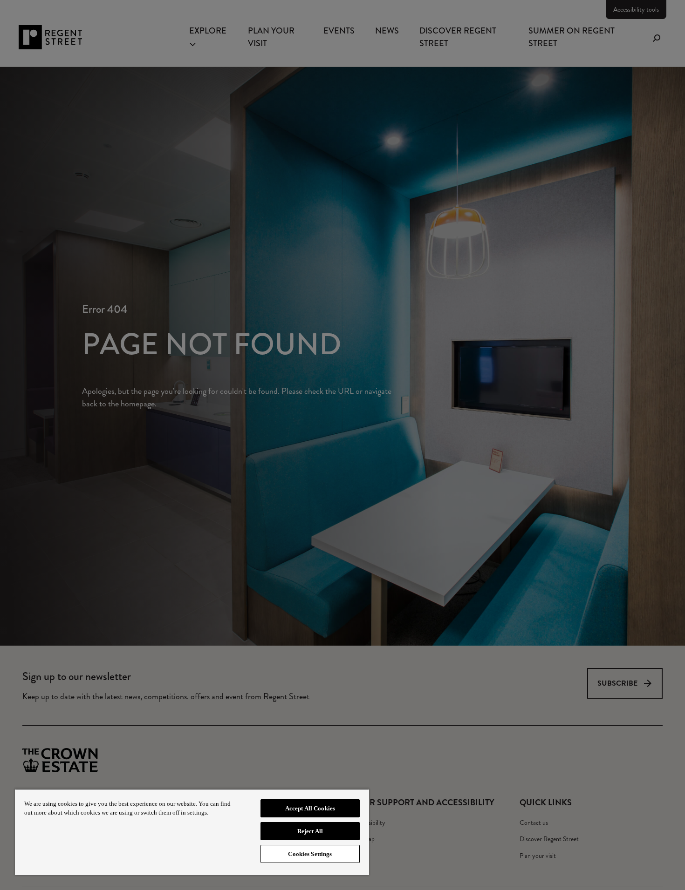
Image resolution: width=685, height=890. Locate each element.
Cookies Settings (310, 853)
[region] (192, 832)
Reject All (310, 831)
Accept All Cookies (310, 808)
